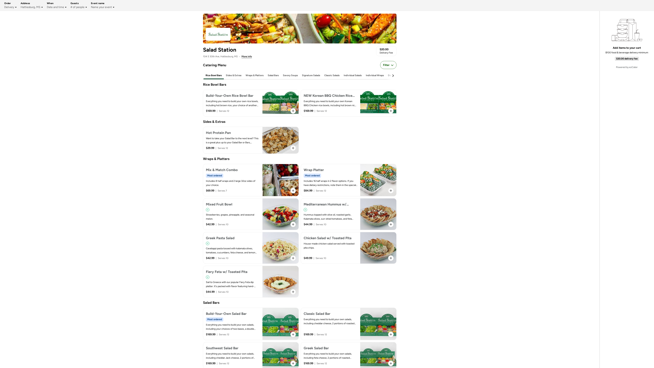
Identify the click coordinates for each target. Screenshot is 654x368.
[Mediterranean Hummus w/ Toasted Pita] (348, 214)
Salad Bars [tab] (273, 75)
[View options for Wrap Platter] (391, 190)
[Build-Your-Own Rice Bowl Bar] (251, 103)
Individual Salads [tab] (353, 75)
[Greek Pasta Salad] (251, 248)
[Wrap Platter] (348, 180)
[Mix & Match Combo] (251, 180)
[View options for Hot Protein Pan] (293, 148)
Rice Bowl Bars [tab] (214, 75)
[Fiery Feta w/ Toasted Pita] (251, 281)
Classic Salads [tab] (332, 75)
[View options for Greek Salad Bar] (391, 363)
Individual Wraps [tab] (375, 75)
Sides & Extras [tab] (234, 75)
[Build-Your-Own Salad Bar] (251, 324)
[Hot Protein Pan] (251, 140)
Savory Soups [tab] (290, 75)
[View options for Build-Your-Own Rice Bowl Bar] (293, 111)
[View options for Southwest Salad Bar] (293, 363)
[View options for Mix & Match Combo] (293, 190)
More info (247, 56)
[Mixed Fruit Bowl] (251, 214)
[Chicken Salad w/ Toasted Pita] (348, 248)
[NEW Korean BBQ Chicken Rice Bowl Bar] (348, 103)
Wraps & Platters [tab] (255, 75)
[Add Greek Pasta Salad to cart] (293, 258)
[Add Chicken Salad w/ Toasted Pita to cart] (391, 258)
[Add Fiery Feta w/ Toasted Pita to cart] (293, 292)
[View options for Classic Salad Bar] (391, 334)
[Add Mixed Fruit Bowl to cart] (293, 224)
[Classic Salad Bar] (348, 324)
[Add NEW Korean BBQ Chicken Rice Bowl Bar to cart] (391, 111)
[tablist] (299, 75)
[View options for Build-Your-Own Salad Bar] (293, 334)
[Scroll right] (393, 75)
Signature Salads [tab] (311, 75)
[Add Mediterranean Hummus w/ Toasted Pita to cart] (391, 224)
